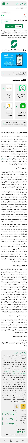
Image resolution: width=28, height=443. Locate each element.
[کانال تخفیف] (20, 3)
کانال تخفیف (16, 435)
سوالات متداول (23, 420)
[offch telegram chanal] (25, 432)
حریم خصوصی (23, 418)
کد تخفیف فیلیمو (16, 371)
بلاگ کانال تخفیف (22, 424)
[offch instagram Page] (22, 432)
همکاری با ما (23, 422)
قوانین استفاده (23, 416)
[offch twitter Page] (20, 432)
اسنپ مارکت (6, 371)
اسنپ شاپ (23, 373)
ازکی (14, 373)
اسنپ (22, 369)
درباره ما (24, 413)
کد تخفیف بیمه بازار (6, 159)
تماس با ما (24, 415)
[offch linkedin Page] (18, 432)
